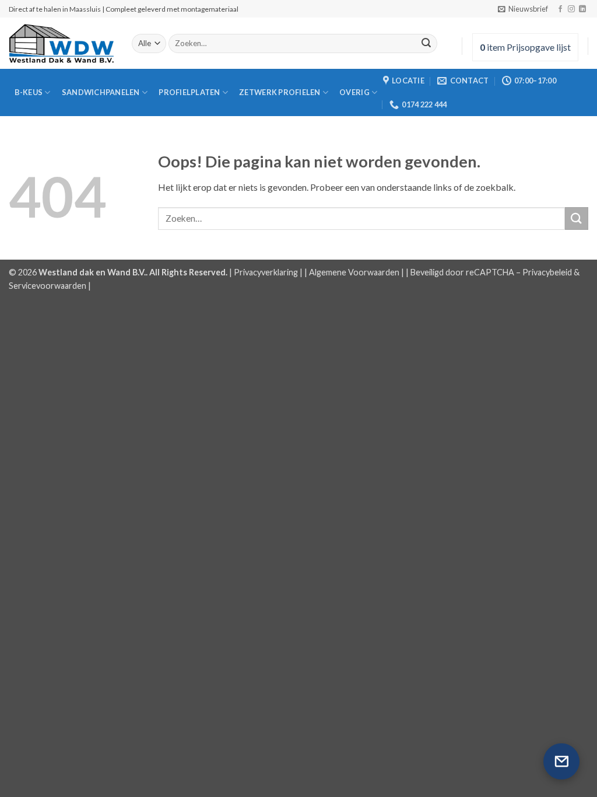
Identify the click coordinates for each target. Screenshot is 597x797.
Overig (354, 92)
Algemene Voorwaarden (354, 272)
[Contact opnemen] (561, 761)
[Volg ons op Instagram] (571, 9)
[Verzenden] (426, 44)
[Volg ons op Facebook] (560, 9)
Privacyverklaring (266, 272)
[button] (523, 9)
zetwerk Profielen (279, 92)
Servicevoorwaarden (47, 286)
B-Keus (29, 92)
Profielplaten (189, 92)
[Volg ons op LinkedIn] (582, 9)
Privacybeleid (547, 272)
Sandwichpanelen (101, 92)
